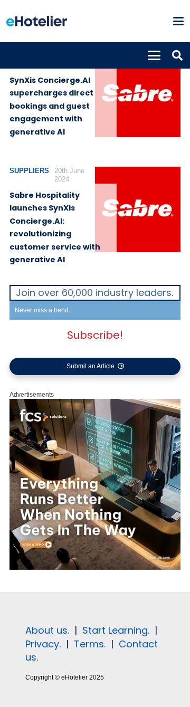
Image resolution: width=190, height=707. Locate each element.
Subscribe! (95, 335)
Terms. (90, 644)
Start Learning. (114, 630)
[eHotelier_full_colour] (36, 21)
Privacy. (43, 644)
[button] (178, 21)
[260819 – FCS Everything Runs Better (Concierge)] (95, 567)
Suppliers (29, 171)
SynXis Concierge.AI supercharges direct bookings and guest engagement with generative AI (51, 106)
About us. (47, 630)
